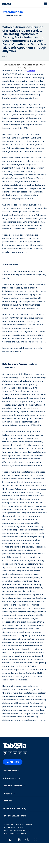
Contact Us (13, 761)
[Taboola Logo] (6, 3)
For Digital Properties (13, 786)
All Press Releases (13, 15)
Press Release (13, 12)
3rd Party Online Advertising (13, 827)
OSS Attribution (9, 833)
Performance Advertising (15, 808)
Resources (8, 801)
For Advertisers (10, 770)
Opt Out (29, 824)
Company (8, 793)
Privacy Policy (21, 833)
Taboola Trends (10, 778)
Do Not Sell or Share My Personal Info (16, 830)
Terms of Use (19, 824)
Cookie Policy (9, 824)
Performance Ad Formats (15, 816)
